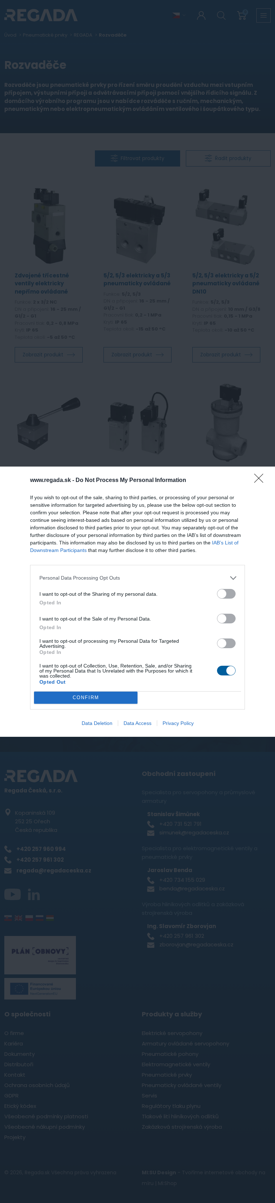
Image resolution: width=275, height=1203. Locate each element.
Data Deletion (97, 723)
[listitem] (137, 578)
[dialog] (137, 602)
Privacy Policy (178, 723)
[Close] (261, 480)
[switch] (226, 594)
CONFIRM (86, 697)
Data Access (137, 723)
